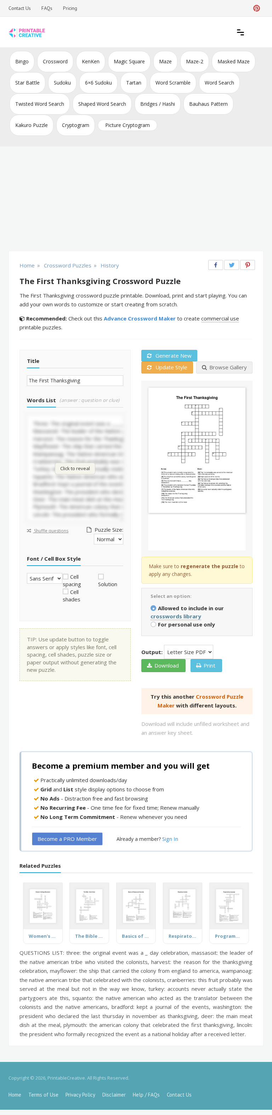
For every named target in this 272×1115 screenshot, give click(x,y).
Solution (107, 584)
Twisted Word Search (39, 103)
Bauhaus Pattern (208, 103)
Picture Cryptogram (127, 125)
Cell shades (71, 595)
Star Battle (27, 82)
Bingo (22, 61)
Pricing (70, 8)
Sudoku (62, 82)
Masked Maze (233, 61)
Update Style (170, 367)
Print (209, 665)
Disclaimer (114, 1094)
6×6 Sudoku (98, 82)
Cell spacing (72, 580)
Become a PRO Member (67, 838)
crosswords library (176, 616)
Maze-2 (194, 61)
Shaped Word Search (102, 103)
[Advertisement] (136, 199)
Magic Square (129, 61)
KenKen (91, 61)
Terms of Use (43, 1094)
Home (14, 1094)
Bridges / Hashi (157, 103)
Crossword (55, 61)
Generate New (173, 355)
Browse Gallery (228, 367)
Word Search (219, 82)
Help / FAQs (146, 1094)
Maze (165, 61)
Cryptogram (75, 125)
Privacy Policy (80, 1094)
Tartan (133, 82)
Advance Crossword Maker (140, 318)
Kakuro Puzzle (31, 125)
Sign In (170, 838)
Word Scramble (173, 82)
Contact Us (19, 8)
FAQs (46, 8)
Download (166, 665)
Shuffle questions (50, 531)
